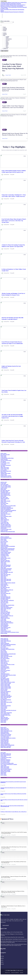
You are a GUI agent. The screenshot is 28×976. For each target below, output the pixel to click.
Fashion (4, 32)
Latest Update (3, 1)
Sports (7, 44)
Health (7, 37)
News (7, 41)
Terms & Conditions (15, 972)
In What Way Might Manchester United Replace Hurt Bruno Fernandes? (14, 939)
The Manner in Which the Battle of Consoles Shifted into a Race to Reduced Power (14, 811)
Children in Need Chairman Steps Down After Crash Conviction (12, 937)
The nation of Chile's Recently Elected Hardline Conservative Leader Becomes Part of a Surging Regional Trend (12, 416)
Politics (7, 43)
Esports (4, 30)
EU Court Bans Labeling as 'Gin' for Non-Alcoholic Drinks (11, 932)
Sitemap (21, 972)
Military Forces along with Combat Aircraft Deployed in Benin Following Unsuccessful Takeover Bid (12, 892)
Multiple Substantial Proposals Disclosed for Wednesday (12, 11)
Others (7, 42)
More (4, 35)
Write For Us (7, 972)
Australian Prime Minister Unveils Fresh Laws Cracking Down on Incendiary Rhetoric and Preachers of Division (14, 3)
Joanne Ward (8, 75)
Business (5, 29)
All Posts (5, 28)
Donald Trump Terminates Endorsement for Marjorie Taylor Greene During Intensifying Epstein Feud (13, 89)
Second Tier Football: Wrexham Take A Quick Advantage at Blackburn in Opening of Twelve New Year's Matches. (13, 5)
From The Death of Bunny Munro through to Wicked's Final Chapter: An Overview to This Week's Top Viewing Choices (14, 221)
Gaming (7, 36)
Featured (5, 34)
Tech (7, 45)
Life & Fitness (9, 38)
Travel (7, 47)
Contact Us (5, 48)
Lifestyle (7, 40)
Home (4, 27)
